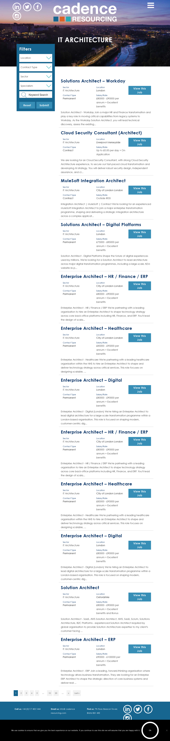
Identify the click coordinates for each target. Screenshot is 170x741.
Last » (77, 693)
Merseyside (113, 142)
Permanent (69, 98)
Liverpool (101, 142)
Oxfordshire (102, 597)
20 (56, 693)
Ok (150, 730)
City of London (104, 190)
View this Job (139, 90)
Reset (27, 105)
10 (50, 693)
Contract (68, 150)
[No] (166, 730)
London (100, 90)
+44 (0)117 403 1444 (31, 709)
